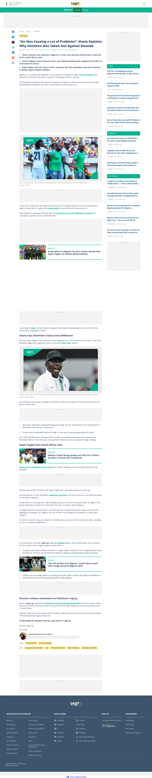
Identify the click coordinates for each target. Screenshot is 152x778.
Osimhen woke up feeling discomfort (63, 603)
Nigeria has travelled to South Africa (36, 467)
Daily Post (66, 343)
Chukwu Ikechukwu (44, 50)
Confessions (111, 187)
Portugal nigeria (58, 648)
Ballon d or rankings (34, 648)
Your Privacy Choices (78, 777)
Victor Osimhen (86, 75)
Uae (47, 648)
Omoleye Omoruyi (62, 50)
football (61, 543)
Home (21, 31)
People (110, 102)
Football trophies (89, 648)
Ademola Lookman (58, 495)
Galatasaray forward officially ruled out (75, 213)
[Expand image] (100, 137)
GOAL (33, 328)
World (109, 236)
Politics (110, 77)
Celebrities (111, 199)
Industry (110, 212)
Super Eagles (54, 208)
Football (77, 10)
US (109, 89)
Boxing (85, 10)
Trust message (73, 648)
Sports (68, 9)
